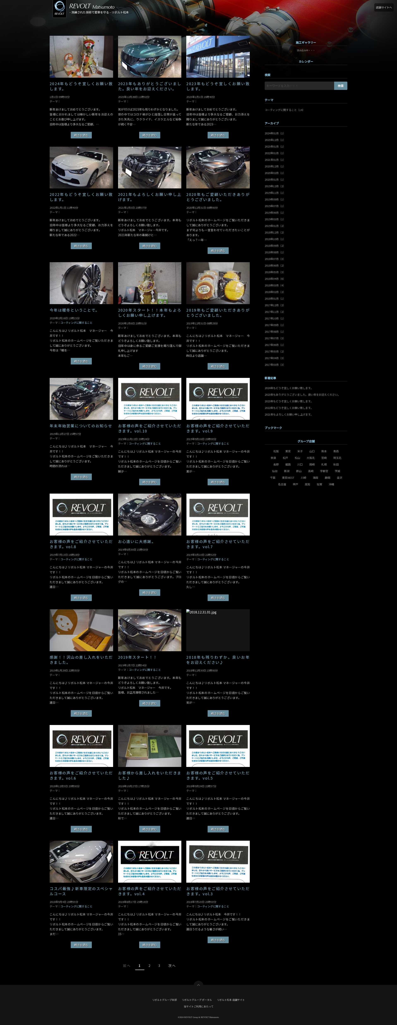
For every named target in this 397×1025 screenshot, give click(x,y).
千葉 (272, 478)
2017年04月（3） (275, 358)
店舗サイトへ (384, 7)
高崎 (310, 471)
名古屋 (282, 484)
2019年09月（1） (275, 199)
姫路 (288, 464)
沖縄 (331, 484)
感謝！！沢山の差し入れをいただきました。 (81, 660)
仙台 (274, 471)
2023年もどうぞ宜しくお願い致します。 (218, 86)
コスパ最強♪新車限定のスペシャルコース (81, 891)
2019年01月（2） (275, 226)
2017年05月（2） (275, 351)
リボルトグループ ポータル (197, 999)
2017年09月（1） (275, 325)
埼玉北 (337, 458)
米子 (300, 451)
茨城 (337, 471)
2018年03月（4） (275, 285)
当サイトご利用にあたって (198, 1006)
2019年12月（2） (275, 186)
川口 (300, 464)
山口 (312, 451)
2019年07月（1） (275, 206)
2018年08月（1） (275, 252)
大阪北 (311, 458)
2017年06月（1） (275, 345)
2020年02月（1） (275, 173)
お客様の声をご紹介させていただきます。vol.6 (81, 775)
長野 (276, 464)
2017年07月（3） (275, 338)
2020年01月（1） (275, 179)
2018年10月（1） (275, 239)
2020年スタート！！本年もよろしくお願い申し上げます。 (150, 312)
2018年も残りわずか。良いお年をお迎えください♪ (218, 660)
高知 (307, 484)
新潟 (286, 471)
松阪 (276, 451)
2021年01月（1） (275, 160)
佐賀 (319, 484)
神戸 (295, 484)
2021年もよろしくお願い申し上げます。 (150, 197)
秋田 (336, 464)
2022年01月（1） (275, 153)
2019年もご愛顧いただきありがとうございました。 (218, 312)
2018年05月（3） (275, 272)
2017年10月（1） (275, 318)
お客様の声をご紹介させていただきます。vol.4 (150, 891)
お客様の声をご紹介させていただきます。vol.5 (218, 775)
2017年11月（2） (275, 312)
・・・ (269, 30)
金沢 (339, 478)
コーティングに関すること (76, 323)
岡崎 (312, 464)
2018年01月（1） (275, 298)
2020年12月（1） (275, 166)
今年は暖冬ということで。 (74, 310)
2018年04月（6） (275, 279)
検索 (341, 85)
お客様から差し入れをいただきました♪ (150, 775)
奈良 (273, 458)
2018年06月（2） (275, 265)
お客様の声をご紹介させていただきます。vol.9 (218, 428)
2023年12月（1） (275, 140)
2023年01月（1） (275, 146)
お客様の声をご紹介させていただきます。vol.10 (150, 428)
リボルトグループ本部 (164, 999)
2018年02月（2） (275, 292)
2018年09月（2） (275, 246)
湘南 (315, 478)
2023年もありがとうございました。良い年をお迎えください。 (150, 86)
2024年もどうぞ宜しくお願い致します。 (81, 86)
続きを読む (81, 135)
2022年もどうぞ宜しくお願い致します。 (81, 197)
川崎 (303, 478)
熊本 (324, 451)
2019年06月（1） (275, 212)
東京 (288, 451)
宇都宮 (324, 471)
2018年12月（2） (275, 232)
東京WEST (288, 478)
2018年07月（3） (275, 259)
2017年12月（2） (275, 305)
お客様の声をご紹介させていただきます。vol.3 (218, 891)
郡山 (298, 471)
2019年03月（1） (275, 219)
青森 (336, 451)
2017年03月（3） (275, 365)
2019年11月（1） (275, 193)
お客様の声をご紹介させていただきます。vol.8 (81, 544)
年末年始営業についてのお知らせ (81, 425)
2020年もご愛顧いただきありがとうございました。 (218, 197)
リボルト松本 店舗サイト (231, 999)
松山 (297, 458)
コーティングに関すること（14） (285, 110)
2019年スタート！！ (138, 657)
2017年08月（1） (275, 331)
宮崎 (324, 458)
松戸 (285, 458)
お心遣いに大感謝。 (137, 541)
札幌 (324, 464)
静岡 (327, 478)
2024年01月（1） (275, 133)
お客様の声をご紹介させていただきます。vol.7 (218, 544)
